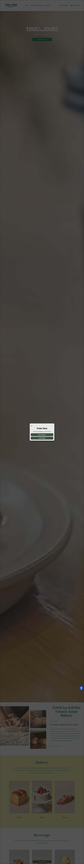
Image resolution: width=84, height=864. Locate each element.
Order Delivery (42, 434)
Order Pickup (42, 438)
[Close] (31, 426)
